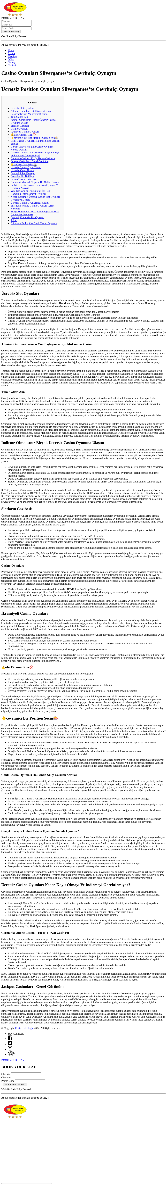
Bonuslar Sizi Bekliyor (22, 176)
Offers (11, 59)
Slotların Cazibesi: (20, 125)
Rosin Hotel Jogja (24, 1028)
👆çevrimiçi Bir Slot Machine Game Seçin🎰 (34, 137)
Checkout (6, 1077)
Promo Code (7, 1080)
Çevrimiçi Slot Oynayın (23, 173)
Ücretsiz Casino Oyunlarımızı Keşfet (29, 202)
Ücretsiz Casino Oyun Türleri (26, 167)
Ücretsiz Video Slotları (22, 170)
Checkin (5, 1074)
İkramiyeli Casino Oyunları (25, 131)
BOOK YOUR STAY (12, 1060)
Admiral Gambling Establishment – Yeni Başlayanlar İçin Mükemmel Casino (31, 112)
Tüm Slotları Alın (20, 117)
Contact (12, 65)
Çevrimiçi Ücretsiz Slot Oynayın (27, 217)
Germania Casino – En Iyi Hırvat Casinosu (33, 158)
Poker (14, 220)
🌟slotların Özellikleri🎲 (24, 164)
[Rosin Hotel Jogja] (15, 15)
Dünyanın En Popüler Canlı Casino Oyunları (34, 223)
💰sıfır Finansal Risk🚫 (23, 134)
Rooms (11, 53)
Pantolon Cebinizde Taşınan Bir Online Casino (35, 182)
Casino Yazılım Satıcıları (23, 179)
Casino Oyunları (19, 128)
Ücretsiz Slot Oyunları (22, 108)
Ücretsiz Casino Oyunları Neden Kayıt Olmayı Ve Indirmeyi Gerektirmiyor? (35, 154)
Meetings (12, 56)
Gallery (11, 62)
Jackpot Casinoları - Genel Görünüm (29, 161)
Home (11, 50)
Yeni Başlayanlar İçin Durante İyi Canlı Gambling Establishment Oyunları (31, 192)
